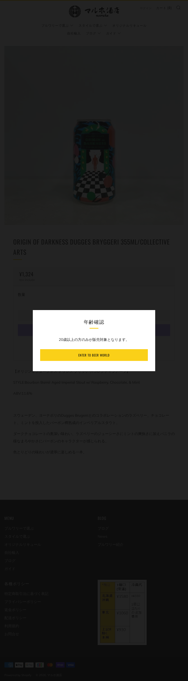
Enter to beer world (94, 355)
